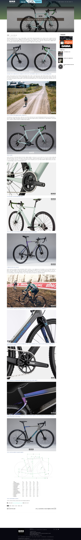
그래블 (10, 505)
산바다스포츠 (13, 505)
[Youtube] (58, 529)
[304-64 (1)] (66, 38)
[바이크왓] (12, 2)
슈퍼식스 (16, 505)
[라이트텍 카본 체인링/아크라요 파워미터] (60, 66)
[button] (72, 2)
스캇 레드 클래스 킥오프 (67, 51)
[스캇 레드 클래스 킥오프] (60, 54)
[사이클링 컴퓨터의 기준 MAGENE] (66, 42)
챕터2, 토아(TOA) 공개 (11, 509)
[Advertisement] (66, 77)
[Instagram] (56, 529)
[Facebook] (54, 529)
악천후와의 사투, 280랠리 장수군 (68, 58)
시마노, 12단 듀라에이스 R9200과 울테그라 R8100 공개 (45, 509)
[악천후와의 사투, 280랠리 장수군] (60, 60)
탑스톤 (21, 505)
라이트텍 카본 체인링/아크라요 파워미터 (69, 65)
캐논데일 (19, 505)
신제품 (40, 16)
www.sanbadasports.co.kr (18, 503)
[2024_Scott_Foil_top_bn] (31, 1)
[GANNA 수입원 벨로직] (66, 46)
